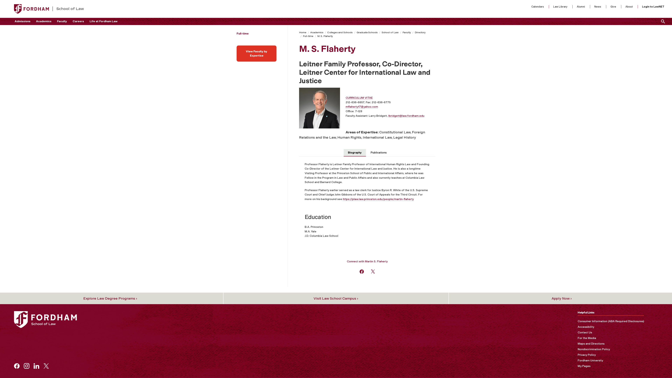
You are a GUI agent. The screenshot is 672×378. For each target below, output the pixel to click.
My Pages (584, 366)
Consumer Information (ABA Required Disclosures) (611, 321)
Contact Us (585, 332)
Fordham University (590, 360)
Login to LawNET (653, 6)
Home (302, 32)
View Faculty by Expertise (256, 53)
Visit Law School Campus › (336, 298)
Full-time (308, 36)
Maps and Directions (591, 343)
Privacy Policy (587, 354)
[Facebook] (361, 271)
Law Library (560, 6)
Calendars (537, 6)
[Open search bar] (662, 21)
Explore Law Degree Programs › (110, 298)
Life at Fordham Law (103, 21)
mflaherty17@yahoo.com (362, 106)
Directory (420, 32)
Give (613, 6)
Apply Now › (562, 298)
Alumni (581, 6)
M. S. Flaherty (325, 36)
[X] (372, 271)
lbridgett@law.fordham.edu (406, 115)
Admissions (22, 21)
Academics (43, 21)
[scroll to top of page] (661, 367)
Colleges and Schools (340, 32)
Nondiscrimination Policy (594, 349)
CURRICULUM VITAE (359, 97)
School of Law (390, 32)
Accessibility (586, 326)
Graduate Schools (367, 32)
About (629, 6)
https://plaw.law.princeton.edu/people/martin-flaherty (378, 199)
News (597, 6)
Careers (78, 21)
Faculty (62, 21)
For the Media (587, 338)
